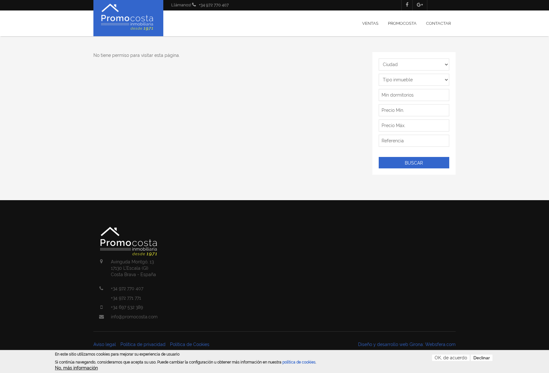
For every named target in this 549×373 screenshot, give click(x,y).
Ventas (370, 23)
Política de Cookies (189, 344)
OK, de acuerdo (451, 357)
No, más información (76, 368)
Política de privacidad (143, 344)
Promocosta (402, 23)
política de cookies (298, 362)
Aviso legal (104, 344)
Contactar (438, 23)
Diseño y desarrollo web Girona (390, 344)
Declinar (481, 357)
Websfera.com (440, 344)
